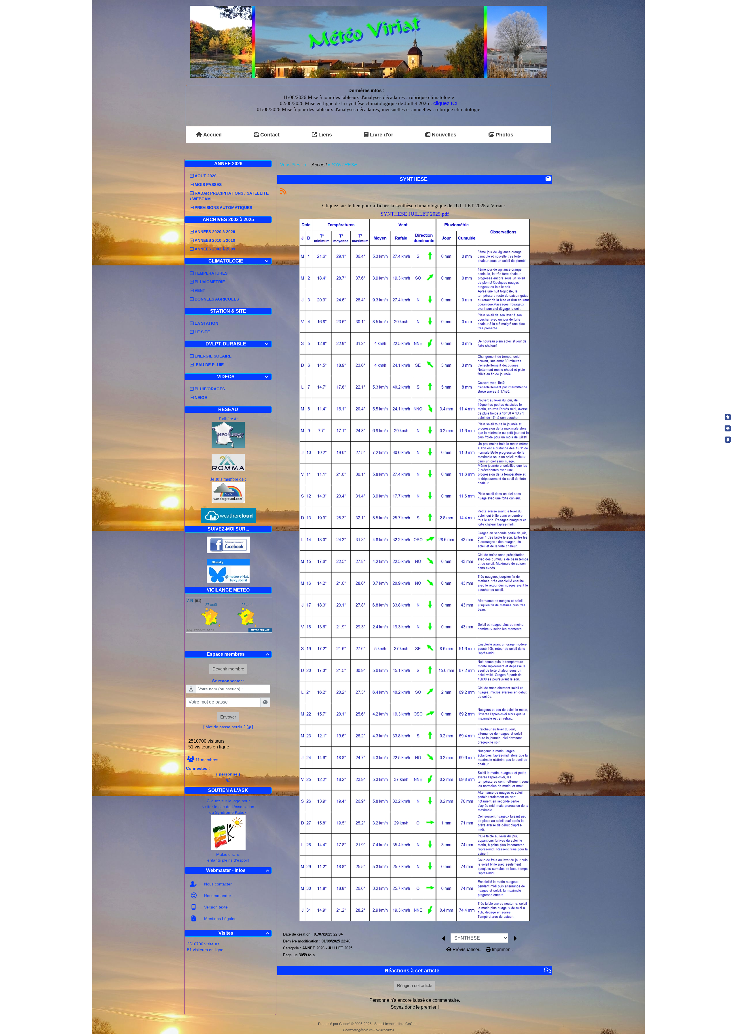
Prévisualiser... (467, 949)
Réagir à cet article (414, 985)
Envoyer (228, 716)
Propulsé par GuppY (334, 1024)
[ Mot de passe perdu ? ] (228, 727)
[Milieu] (727, 428)
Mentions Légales (219, 918)
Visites (244, 933)
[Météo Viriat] (368, 41)
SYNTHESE (414, 179)
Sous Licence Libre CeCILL (396, 1024)
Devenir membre (228, 668)
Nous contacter (217, 884)
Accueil (319, 164)
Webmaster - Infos (237, 870)
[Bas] (727, 439)
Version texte (215, 907)
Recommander (217, 895)
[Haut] (727, 417)
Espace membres (238, 654)
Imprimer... (502, 949)
